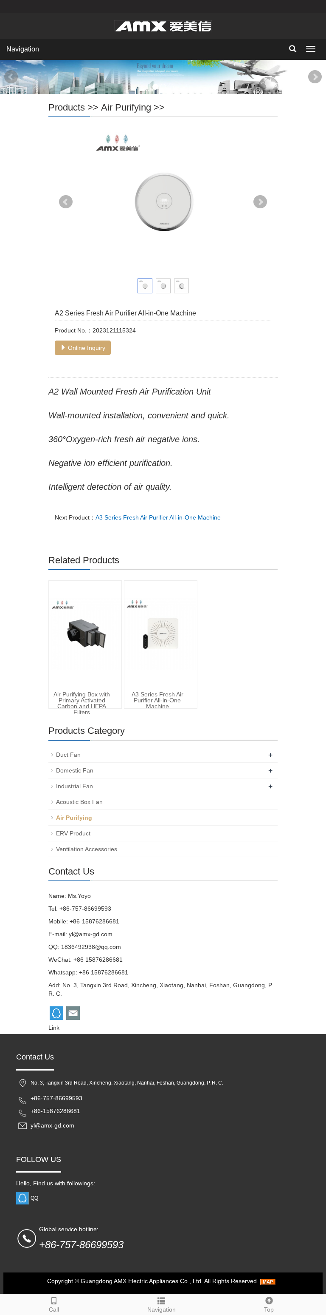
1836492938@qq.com (91, 946)
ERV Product (73, 833)
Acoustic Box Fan (79, 801)
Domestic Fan (74, 770)
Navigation (22, 49)
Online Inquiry (85, 347)
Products (66, 107)
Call (54, 1309)
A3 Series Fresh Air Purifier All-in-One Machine (158, 517)
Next (315, 77)
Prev (11, 77)
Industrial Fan (74, 786)
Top (269, 1309)
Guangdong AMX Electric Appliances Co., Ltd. (142, 1281)
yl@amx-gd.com (90, 934)
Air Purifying (126, 107)
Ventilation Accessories (86, 849)
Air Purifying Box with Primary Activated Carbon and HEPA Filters (81, 703)
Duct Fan (68, 754)
